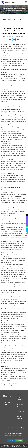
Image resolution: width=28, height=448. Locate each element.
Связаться (18, 440)
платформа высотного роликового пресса (20, 402)
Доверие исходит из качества (8, 19)
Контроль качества (6, 16)
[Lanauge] (22, 2)
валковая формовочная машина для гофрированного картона (20, 421)
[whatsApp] (27, 227)
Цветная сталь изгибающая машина (20, 416)
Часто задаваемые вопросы (7, 404)
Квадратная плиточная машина (20, 397)
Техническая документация (8, 402)
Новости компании (7, 400)
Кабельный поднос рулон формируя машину (20, 406)
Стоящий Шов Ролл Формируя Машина (20, 409)
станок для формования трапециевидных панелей (20, 418)
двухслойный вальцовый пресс (20, 399)
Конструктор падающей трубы (20, 404)
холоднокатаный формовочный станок (20, 411)
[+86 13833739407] (27, 232)
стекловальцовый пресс (20, 413)
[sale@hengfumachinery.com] (27, 229)
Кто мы (20, 19)
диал (10, 440)
